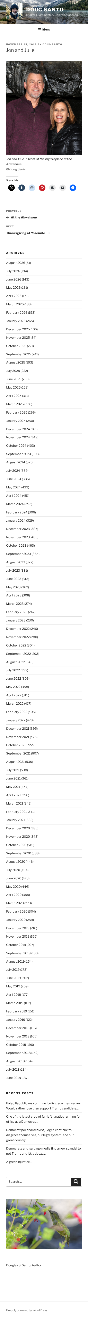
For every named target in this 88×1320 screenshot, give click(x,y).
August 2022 (15, 662)
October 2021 (16, 745)
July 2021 (12, 770)
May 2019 (13, 986)
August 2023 (15, 562)
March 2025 (15, 404)
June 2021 (13, 778)
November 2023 (18, 537)
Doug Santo (45, 10)
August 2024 (15, 462)
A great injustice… (19, 1162)
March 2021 (14, 803)
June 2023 (13, 579)
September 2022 (18, 654)
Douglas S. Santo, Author (24, 1265)
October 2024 (16, 446)
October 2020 (16, 845)
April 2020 (13, 895)
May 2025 (13, 387)
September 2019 (18, 953)
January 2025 (16, 421)
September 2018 (18, 1053)
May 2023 (13, 587)
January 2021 (15, 820)
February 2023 (16, 612)
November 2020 (18, 837)
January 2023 (16, 620)
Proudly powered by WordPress (26, 1310)
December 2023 (18, 529)
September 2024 (18, 454)
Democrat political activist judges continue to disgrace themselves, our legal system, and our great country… (40, 1135)
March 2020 (15, 903)
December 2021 (17, 728)
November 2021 (17, 737)
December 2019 (17, 928)
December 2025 (18, 329)
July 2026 (13, 271)
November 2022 (18, 637)
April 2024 (13, 496)
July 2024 (13, 471)
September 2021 (18, 753)
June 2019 (13, 978)
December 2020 (18, 828)
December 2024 (18, 429)
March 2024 (15, 504)
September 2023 (18, 554)
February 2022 (16, 712)
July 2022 (13, 670)
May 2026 (13, 287)
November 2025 (18, 338)
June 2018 (13, 1078)
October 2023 (16, 545)
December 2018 (17, 1028)
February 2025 (16, 412)
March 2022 (15, 703)
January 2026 (16, 321)
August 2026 (15, 263)
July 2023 (13, 570)
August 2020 (15, 862)
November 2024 (18, 437)
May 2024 (13, 487)
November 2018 (17, 1036)
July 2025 (13, 371)
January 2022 (15, 720)
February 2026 (16, 312)
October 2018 (16, 1045)
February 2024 (16, 512)
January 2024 (16, 520)
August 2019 (15, 961)
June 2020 (13, 878)
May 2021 (13, 787)
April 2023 (13, 595)
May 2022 (13, 687)
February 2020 (16, 911)
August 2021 (15, 762)
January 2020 (16, 920)
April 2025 (13, 396)
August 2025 (15, 362)
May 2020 (13, 887)
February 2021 (16, 812)
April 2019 (13, 995)
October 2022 (16, 645)
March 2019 (14, 1003)
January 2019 (15, 1020)
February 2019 (16, 1011)
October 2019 (16, 945)
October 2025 (16, 346)
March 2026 (15, 304)
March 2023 (15, 604)
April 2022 (13, 695)
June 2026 (13, 279)
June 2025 (13, 379)
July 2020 (13, 870)
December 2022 (18, 629)
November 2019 (17, 936)
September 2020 (18, 853)
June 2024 (13, 479)
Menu (46, 29)
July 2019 (13, 970)
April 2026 (13, 296)
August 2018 (15, 1061)
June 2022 (13, 678)
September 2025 (18, 354)
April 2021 (13, 795)
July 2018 (13, 1069)
